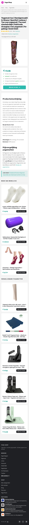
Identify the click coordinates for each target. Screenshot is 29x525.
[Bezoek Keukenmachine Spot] (2, 509)
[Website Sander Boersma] (8, 521)
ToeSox (3, 473)
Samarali (3, 463)
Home (2, 7)
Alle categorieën (5, 483)
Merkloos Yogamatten (13, 34)
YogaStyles (4, 468)
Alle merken (4, 485)
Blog (2, 488)
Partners (3, 490)
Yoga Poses (4, 492)
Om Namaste (4, 471)
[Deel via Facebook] (23, 521)
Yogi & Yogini (4, 456)
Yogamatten (11, 7)
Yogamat (3, 458)
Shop (6, 7)
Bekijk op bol (13, 87)
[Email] (26, 521)
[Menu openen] (26, 2)
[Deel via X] (19, 521)
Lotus (2, 461)
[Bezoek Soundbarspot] (2, 505)
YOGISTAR (4, 466)
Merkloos (18, 31)
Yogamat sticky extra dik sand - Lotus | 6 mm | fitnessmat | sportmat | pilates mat (14, 306)
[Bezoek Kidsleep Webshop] (2, 500)
